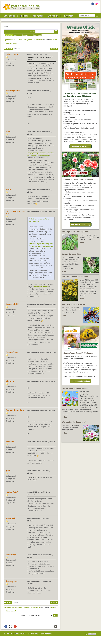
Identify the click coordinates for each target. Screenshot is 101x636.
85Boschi (10, 441)
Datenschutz (19, 634)
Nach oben (7, 602)
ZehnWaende (12, 54)
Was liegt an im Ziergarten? (73, 422)
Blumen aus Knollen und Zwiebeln (78, 179)
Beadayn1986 (12, 304)
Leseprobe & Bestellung (80, 146)
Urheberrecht (33, 634)
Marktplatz (38, 15)
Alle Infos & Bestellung (80, 381)
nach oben (92, 634)
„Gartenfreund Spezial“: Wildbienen (78, 353)
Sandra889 (11, 554)
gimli (8, 470)
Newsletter (68, 15)
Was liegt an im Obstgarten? (74, 304)
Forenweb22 (12, 518)
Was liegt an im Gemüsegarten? (75, 231)
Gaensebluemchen (15, 410)
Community (53, 15)
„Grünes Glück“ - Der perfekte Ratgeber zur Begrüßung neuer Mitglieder (79, 94)
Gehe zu (24, 615)
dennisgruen (12, 581)
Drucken (54, 49)
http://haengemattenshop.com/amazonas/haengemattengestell (40, 154)
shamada (54, 40)
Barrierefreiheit (46, 634)
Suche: (32, 31)
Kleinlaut (10, 381)
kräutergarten (13, 90)
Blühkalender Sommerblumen (75, 388)
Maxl (8, 131)
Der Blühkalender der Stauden (75, 276)
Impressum (8, 634)
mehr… (82, 242)
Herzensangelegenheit (15, 212)
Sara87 (9, 189)
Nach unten (8, 49)
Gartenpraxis (9, 15)
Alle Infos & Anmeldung (80, 224)
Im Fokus (24, 15)
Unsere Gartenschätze (71, 254)
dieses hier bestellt (41, 286)
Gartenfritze (12, 352)
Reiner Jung (11, 492)
